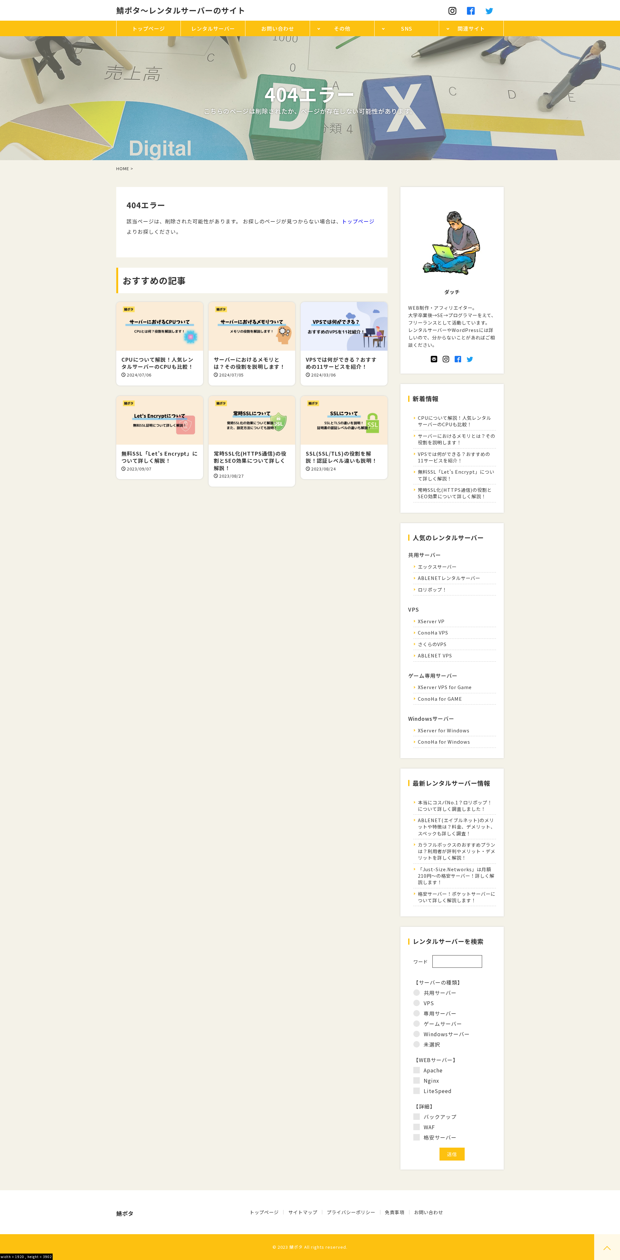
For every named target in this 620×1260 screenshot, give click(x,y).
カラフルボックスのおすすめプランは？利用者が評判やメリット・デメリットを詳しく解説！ (456, 851)
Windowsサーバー (447, 1034)
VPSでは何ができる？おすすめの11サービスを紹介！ (454, 457)
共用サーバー (440, 993)
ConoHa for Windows (444, 741)
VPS (429, 1003)
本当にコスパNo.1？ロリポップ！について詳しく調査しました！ (455, 805)
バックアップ (440, 1117)
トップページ (358, 221)
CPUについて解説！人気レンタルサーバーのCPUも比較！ (454, 421)
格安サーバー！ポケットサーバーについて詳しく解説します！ (456, 897)
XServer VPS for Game (445, 687)
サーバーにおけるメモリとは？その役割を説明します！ (456, 439)
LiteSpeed (438, 1091)
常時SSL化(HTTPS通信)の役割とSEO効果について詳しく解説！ (455, 493)
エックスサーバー (437, 566)
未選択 (432, 1044)
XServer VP (431, 621)
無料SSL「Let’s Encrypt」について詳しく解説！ (456, 474)
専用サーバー (440, 1013)
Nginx (431, 1080)
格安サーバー (440, 1137)
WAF (429, 1127)
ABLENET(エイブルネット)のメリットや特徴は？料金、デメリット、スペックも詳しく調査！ (456, 826)
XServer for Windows (444, 730)
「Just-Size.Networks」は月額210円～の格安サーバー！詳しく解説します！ (456, 875)
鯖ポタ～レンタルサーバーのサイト (180, 10)
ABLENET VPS (435, 655)
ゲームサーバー (443, 1024)
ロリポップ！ (432, 589)
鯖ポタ (296, 1247)
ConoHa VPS (433, 632)
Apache (433, 1070)
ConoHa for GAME (440, 698)
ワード (420, 961)
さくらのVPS (432, 644)
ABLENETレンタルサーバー (449, 577)
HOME (122, 168)
